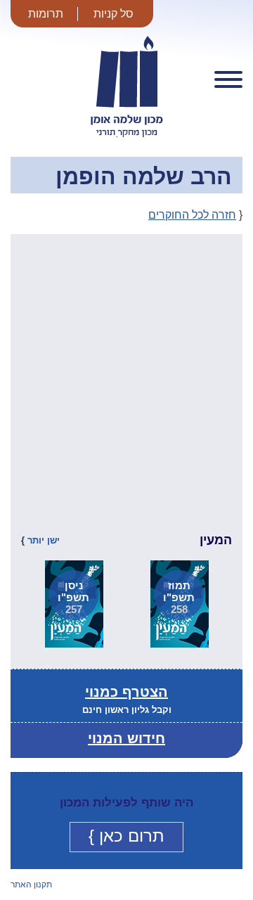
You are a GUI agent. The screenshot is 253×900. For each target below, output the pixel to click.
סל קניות (113, 14)
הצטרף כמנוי (126, 692)
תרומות (45, 14)
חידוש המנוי (126, 738)
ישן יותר (43, 540)
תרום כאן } (126, 835)
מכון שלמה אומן (126, 136)
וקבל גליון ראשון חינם (126, 710)
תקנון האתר (31, 884)
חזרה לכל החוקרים (192, 215)
